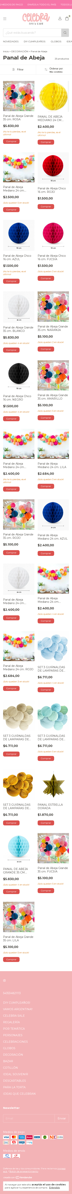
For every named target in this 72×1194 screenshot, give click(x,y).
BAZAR (8, 1061)
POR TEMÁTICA (14, 1028)
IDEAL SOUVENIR (15, 1074)
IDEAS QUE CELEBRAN (19, 1093)
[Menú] (5, 18)
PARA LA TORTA (14, 1087)
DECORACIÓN (19, 51)
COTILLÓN (10, 1067)
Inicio (6, 51)
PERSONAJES (12, 1035)
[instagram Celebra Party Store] (4, 980)
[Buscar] (65, 33)
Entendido (54, 1187)
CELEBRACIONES (15, 1041)
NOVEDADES (10, 41)
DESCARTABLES (14, 1080)
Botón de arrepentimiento (23, 1171)
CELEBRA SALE (14, 1015)
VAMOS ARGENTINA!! (17, 1009)
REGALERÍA (11, 1022)
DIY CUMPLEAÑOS (34, 41)
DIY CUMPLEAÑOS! (16, 1002)
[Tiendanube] (18, 1178)
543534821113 (12, 993)
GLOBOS (56, 41)
